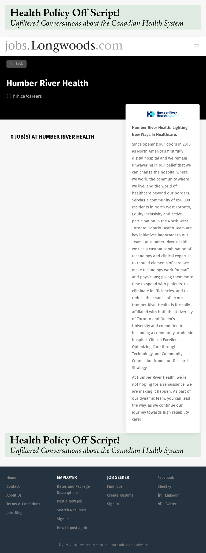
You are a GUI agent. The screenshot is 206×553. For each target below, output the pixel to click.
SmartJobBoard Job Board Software (122, 545)
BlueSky (164, 487)
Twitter (171, 504)
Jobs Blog (14, 513)
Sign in (63, 519)
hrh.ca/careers (27, 96)
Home (11, 478)
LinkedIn (172, 495)
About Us (14, 495)
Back (19, 64)
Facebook (165, 478)
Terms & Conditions (23, 504)
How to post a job (72, 528)
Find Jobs (115, 487)
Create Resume (120, 495)
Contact (13, 487)
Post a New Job (69, 501)
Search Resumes (71, 510)
